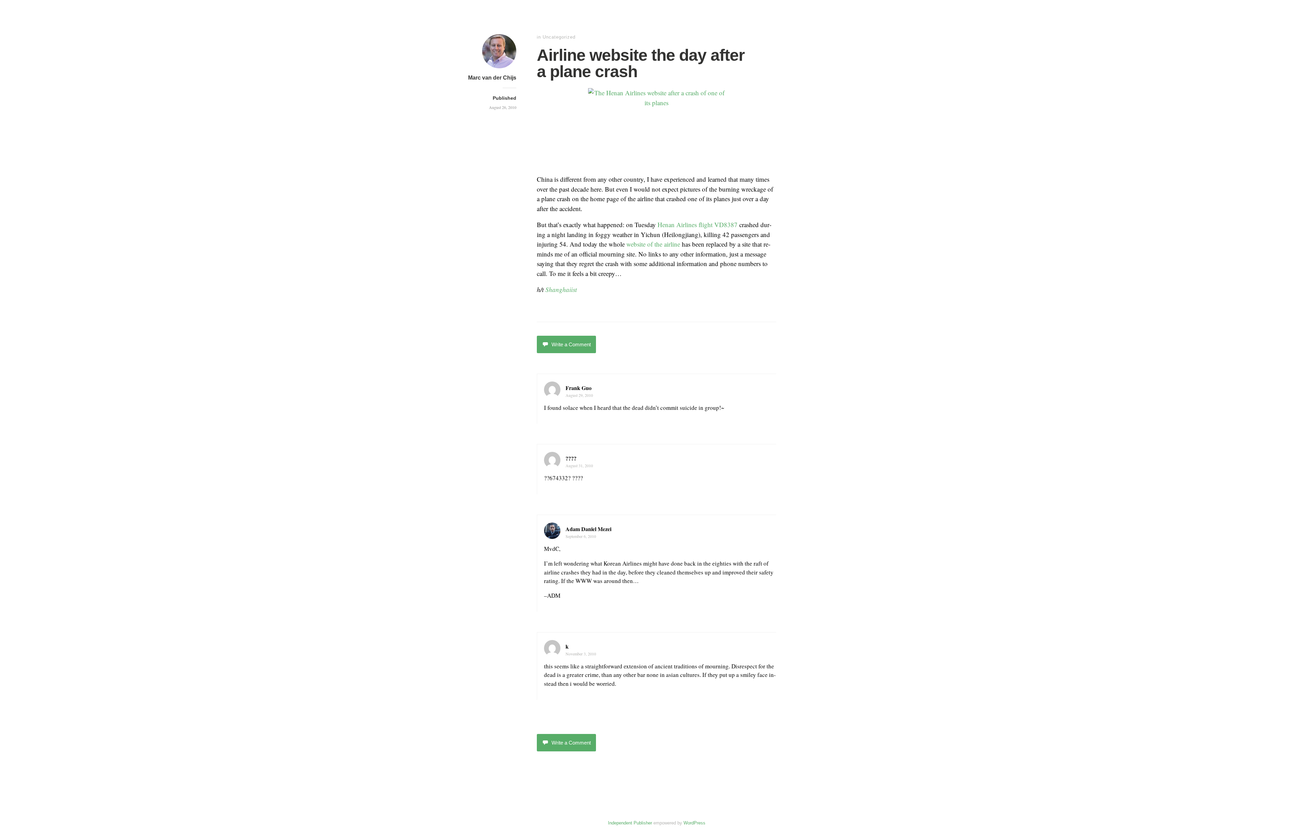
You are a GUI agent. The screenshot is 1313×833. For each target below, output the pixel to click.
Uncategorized (559, 37)
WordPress (694, 822)
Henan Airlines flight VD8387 (698, 224)
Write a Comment (571, 344)
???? (571, 458)
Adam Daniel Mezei (588, 529)
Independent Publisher (630, 822)
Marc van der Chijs (492, 78)
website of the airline (653, 244)
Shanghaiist (561, 289)
